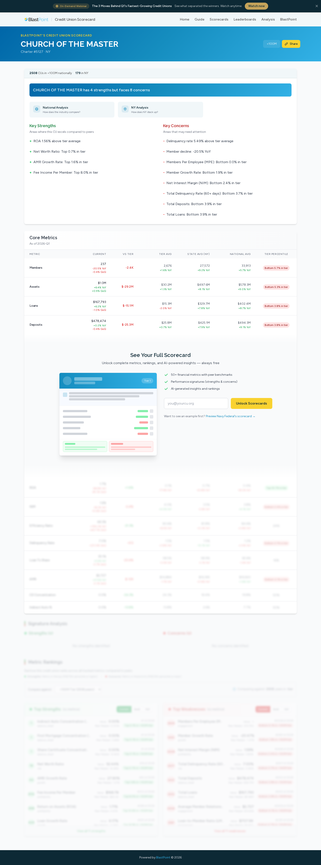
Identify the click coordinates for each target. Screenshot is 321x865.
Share (294, 44)
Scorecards (219, 19)
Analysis (268, 19)
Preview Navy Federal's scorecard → (230, 416)
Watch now (256, 6)
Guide (199, 19)
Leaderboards (245, 19)
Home (184, 19)
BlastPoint (288, 19)
